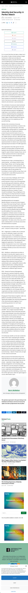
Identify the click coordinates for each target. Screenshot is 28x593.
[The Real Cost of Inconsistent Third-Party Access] (14, 430)
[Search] (26, 2)
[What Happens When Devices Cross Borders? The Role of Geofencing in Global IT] (14, 451)
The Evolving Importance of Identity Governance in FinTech (11, 482)
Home (3, 6)
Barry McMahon (9, 17)
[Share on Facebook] (11, 23)
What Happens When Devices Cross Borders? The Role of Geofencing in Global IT (14, 460)
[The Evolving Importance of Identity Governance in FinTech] (14, 473)
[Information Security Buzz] (14, 2)
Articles (6, 6)
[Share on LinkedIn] (7, 23)
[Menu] (2, 2)
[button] (26, 566)
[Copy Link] (13, 23)
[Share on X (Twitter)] (9, 23)
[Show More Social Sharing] (16, 23)
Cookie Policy (13, 591)
